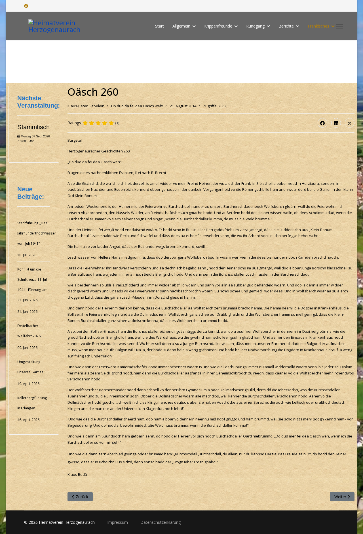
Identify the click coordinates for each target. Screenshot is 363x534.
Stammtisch (33, 127)
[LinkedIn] (336, 123)
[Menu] (339, 26)
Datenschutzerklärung (160, 522)
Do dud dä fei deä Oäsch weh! (137, 105)
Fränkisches (318, 26)
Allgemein (181, 26)
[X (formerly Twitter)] (349, 123)
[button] (340, 61)
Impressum (118, 522)
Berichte (286, 26)
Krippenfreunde (218, 26)
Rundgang (255, 26)
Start (159, 26)
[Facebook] (26, 6)
